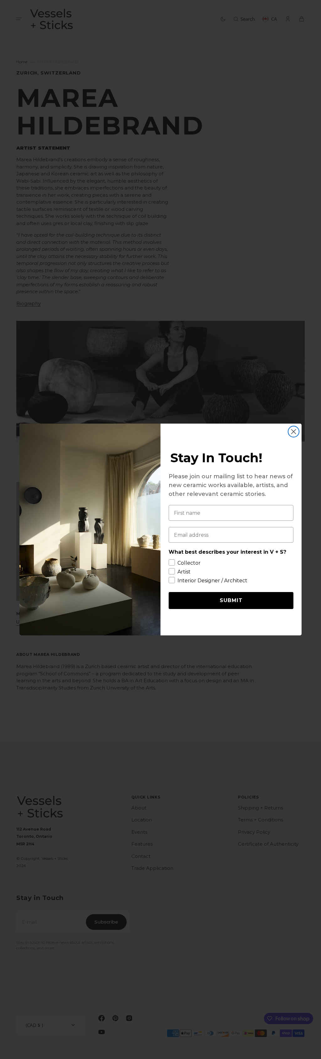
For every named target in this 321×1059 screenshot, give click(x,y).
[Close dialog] (293, 431)
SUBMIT (231, 600)
